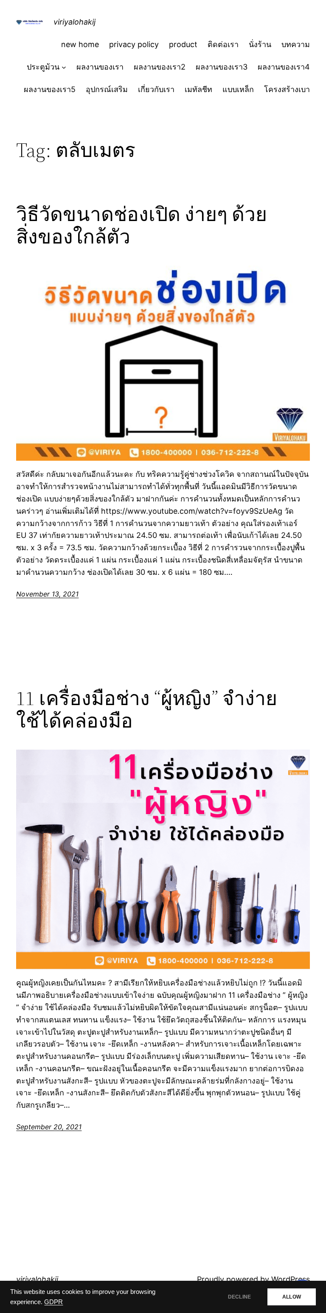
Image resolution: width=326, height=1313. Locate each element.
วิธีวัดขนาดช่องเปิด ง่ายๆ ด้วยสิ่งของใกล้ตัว (141, 225)
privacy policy (134, 44)
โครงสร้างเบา (287, 89)
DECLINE (239, 1297)
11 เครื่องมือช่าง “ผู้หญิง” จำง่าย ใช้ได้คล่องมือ (146, 709)
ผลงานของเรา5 (50, 89)
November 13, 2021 (47, 594)
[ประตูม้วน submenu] (64, 67)
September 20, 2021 (49, 1127)
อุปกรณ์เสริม (107, 89)
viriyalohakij (74, 21)
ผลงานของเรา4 (284, 66)
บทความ (295, 44)
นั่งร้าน (260, 44)
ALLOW (291, 1297)
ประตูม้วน (43, 66)
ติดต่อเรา (223, 44)
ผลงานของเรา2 (159, 66)
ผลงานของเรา (100, 66)
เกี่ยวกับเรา (156, 89)
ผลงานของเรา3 (221, 66)
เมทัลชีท (198, 89)
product (183, 44)
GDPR (53, 1302)
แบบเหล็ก (238, 89)
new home (80, 44)
